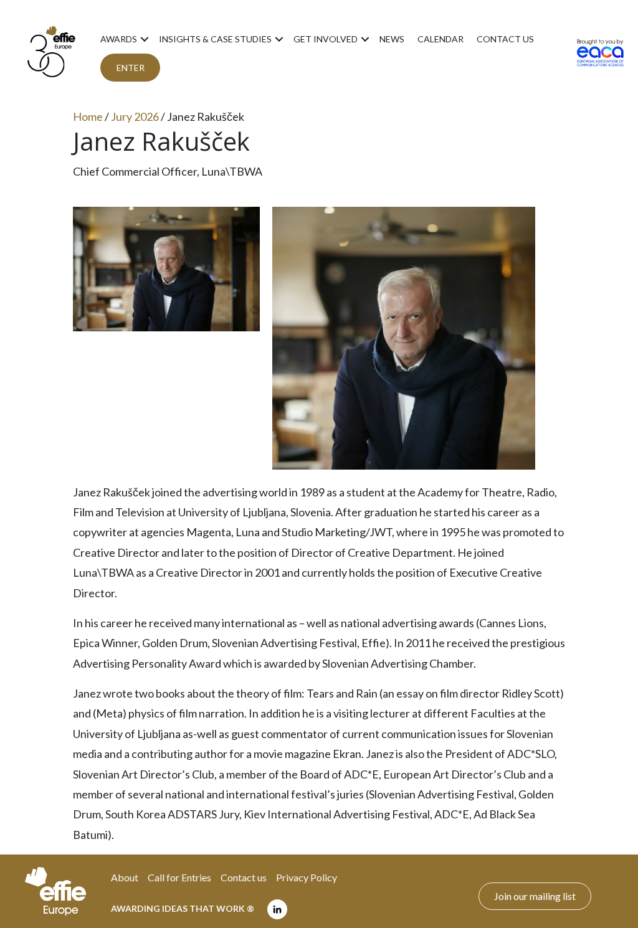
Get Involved (325, 39)
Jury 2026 (135, 116)
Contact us (505, 39)
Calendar (440, 39)
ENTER (131, 67)
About (124, 877)
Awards (118, 39)
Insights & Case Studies (215, 39)
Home (88, 116)
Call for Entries (179, 877)
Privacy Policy (306, 877)
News (391, 39)
